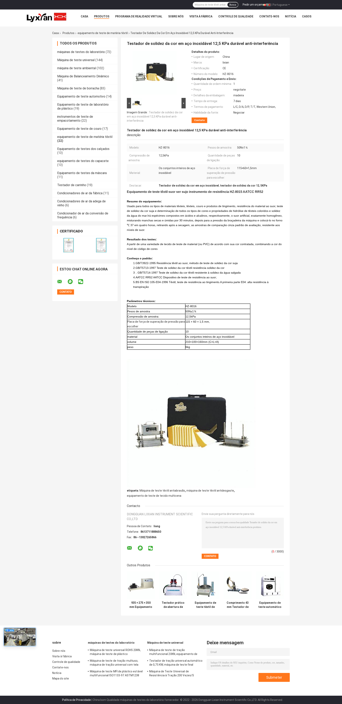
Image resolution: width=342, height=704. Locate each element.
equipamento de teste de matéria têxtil (103, 33)
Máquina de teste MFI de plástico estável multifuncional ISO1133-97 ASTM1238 (116, 673)
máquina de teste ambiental (76, 68)
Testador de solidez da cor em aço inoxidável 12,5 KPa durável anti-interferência (155, 116)
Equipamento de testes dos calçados (83, 149)
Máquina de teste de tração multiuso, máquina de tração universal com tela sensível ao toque (114, 663)
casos (306, 16)
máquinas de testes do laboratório (81, 52)
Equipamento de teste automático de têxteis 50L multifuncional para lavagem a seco (269, 605)
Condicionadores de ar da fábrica (80, 193)
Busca (232, 4)
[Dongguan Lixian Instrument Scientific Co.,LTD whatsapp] (73, 281)
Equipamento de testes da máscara (82, 173)
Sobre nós (175, 16)
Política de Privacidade (76, 699)
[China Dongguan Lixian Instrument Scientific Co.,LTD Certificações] (68, 245)
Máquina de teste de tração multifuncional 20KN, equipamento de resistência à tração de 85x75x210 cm (174, 652)
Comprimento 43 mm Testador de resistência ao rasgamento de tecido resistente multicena (237, 605)
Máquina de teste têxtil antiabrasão (162, 490)
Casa (84, 16)
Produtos (101, 16)
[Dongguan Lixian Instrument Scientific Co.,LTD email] (62, 281)
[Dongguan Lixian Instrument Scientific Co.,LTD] (46, 17)
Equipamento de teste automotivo (81, 96)
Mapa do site (60, 678)
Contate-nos (269, 16)
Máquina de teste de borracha (78, 88)
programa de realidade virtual (138, 16)
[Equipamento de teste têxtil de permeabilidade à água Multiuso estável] (205, 585)
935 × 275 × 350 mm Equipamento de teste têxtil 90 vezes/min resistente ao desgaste (140, 605)
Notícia (290, 16)
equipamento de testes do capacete (83, 161)
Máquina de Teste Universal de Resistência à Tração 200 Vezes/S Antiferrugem (171, 674)
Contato (199, 120)
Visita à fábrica (200, 16)
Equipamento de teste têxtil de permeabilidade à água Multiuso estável (205, 605)
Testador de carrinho (71, 185)
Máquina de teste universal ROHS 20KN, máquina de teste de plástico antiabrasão (115, 652)
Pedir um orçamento (256, 4)
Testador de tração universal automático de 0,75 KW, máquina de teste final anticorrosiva (175, 663)
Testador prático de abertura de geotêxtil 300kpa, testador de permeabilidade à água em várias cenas (173, 605)
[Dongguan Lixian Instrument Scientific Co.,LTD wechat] (83, 281)
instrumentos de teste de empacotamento (75, 118)
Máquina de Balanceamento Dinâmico (83, 76)
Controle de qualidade (235, 16)
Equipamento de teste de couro (79, 129)
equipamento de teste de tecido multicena (154, 495)
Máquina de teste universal (76, 60)
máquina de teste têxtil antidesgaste (210, 490)
